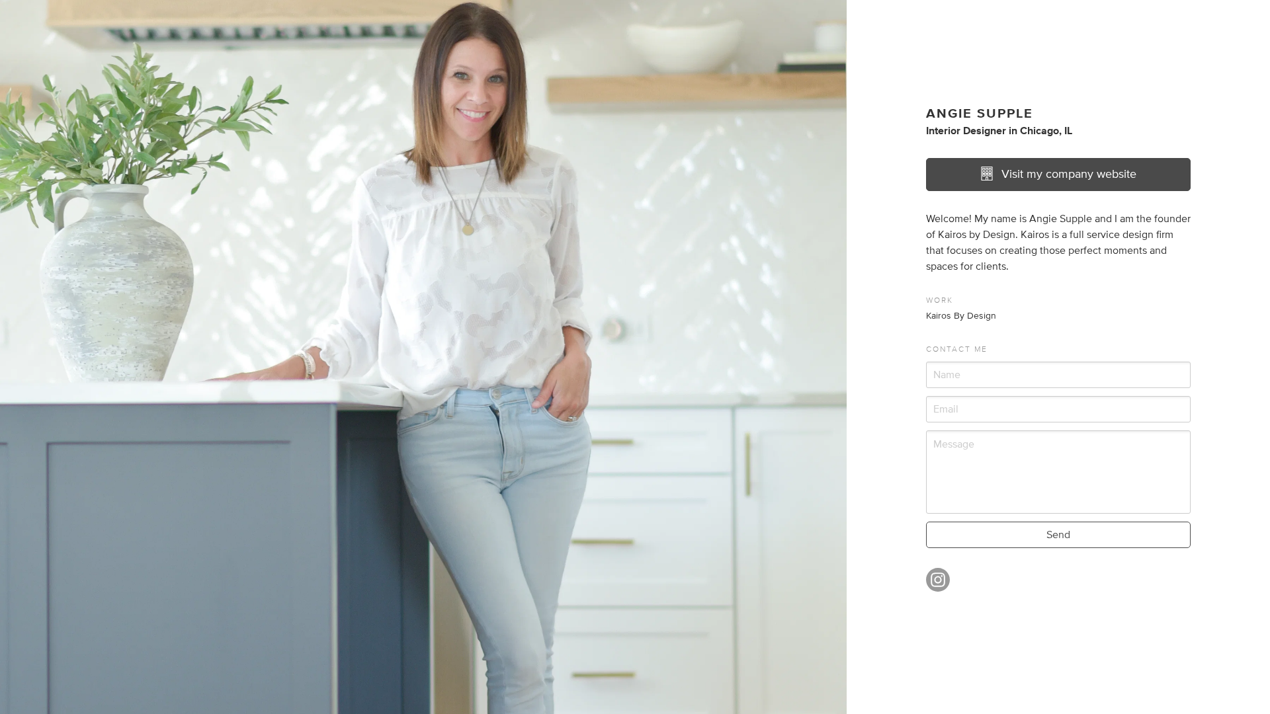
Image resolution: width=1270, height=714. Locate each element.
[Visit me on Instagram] (938, 586)
